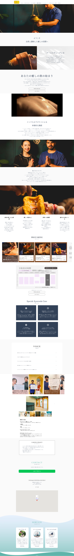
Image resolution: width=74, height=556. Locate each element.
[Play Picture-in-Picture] (60, 115)
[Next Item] (70, 252)
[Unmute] (14, 115)
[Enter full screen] (61, 115)
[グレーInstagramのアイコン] (38, 487)
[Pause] (12, 115)
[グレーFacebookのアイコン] (36, 487)
